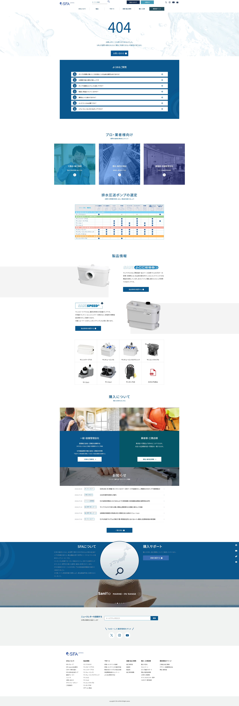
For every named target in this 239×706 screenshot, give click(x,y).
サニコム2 (86, 680)
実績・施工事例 (127, 9)
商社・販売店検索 (146, 672)
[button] (115, 603)
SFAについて (82, 9)
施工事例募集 (130, 672)
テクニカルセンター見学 (148, 677)
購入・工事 (142, 9)
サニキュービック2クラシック (91, 675)
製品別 (128, 670)
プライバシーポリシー (72, 683)
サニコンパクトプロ (88, 683)
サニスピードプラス (88, 667)
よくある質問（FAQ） (109, 675)
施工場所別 (129, 664)
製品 (97, 9)
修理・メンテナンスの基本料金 (112, 667)
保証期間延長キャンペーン (111, 672)
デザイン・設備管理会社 (166, 667)
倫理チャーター (70, 675)
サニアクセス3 (87, 664)
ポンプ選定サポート (146, 670)
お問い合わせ (70, 680)
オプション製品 (87, 688)
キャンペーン (144, 667)
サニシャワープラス (88, 670)
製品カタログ (133, 2)
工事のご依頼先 (145, 675)
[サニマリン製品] (119, 593)
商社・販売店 (163, 670)
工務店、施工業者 (165, 664)
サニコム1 (86, 677)
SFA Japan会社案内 (72, 667)
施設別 (128, 667)
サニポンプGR (87, 685)
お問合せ (147, 2)
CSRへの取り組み (71, 670)
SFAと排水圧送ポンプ (72, 672)
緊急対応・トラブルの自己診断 (112, 670)
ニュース (68, 677)
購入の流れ (144, 664)
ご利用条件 (69, 685)
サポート (112, 9)
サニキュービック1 (88, 672)
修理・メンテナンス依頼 (110, 664)
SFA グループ (69, 664)
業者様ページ (157, 9)
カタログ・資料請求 (146, 680)
